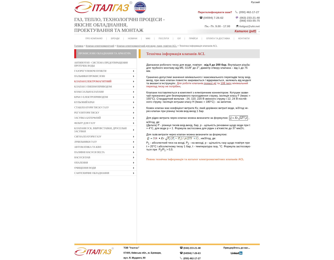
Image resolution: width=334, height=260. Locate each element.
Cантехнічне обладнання (105, 174)
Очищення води (105, 168)
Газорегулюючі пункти (105, 71)
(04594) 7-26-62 (213, 17)
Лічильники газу (105, 142)
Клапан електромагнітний (105, 82)
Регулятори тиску (105, 113)
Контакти (244, 38)
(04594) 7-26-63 (192, 253)
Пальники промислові (105, 77)
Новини (132, 38)
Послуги (164, 38)
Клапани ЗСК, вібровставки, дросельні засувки (105, 130)
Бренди (115, 38)
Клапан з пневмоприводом (105, 87)
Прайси (193, 38)
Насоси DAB (105, 158)
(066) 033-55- (248, 20)
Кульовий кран (105, 103)
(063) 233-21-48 (250, 17)
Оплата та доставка (218, 38)
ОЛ (179, 38)
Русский (255, 2)
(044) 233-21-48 (192, 248)
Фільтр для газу (105, 124)
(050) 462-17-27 (249, 12)
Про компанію (93, 38)
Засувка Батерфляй (105, 118)
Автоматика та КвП (105, 148)
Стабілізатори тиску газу (105, 108)
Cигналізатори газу (105, 137)
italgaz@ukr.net (249, 26)
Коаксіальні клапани (105, 92)
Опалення (105, 163)
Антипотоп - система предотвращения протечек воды (101, 64)
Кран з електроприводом (105, 98)
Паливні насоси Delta (105, 153)
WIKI (148, 38)
